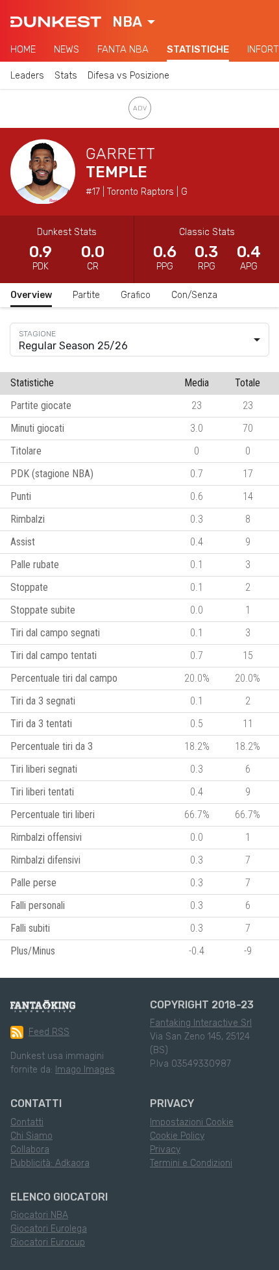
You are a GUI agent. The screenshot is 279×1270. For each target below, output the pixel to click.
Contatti (26, 1122)
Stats (66, 75)
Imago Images (85, 1069)
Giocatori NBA (39, 1215)
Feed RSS (49, 1032)
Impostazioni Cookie (192, 1122)
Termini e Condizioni (191, 1163)
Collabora (29, 1149)
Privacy (165, 1149)
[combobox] (134, 22)
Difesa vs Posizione (128, 75)
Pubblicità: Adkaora (50, 1163)
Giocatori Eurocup (47, 1242)
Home (23, 49)
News (66, 49)
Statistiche (198, 49)
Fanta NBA (123, 49)
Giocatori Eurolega (48, 1228)
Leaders (27, 75)
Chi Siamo (31, 1135)
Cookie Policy (177, 1135)
